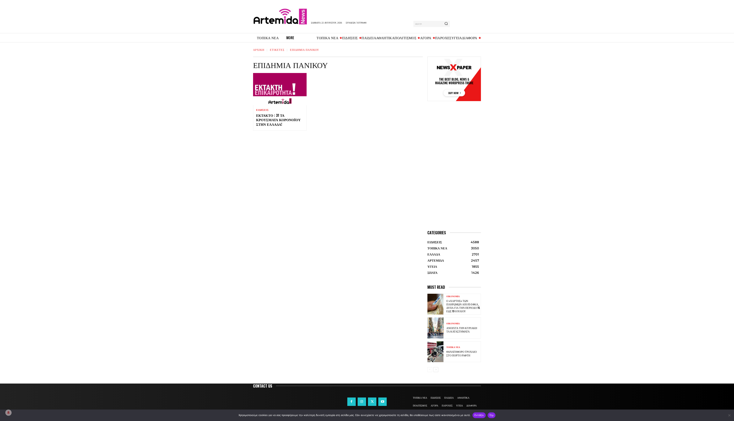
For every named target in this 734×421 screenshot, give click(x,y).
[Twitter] (372, 401)
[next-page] (436, 369)
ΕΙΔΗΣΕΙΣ (262, 110)
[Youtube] (382, 401)
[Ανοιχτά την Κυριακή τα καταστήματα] (435, 327)
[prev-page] (429, 369)
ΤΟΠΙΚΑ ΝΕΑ (453, 347)
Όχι (492, 415)
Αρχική (258, 50)
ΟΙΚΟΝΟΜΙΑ (453, 296)
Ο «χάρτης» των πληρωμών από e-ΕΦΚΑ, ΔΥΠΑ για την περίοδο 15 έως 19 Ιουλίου (463, 306)
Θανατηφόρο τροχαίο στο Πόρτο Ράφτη (461, 353)
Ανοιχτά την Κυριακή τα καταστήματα (461, 329)
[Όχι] (729, 415)
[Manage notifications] (8, 413)
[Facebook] (351, 401)
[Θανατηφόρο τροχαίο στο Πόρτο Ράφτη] (435, 351)
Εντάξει (479, 415)
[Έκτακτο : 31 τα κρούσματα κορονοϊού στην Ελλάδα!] (280, 89)
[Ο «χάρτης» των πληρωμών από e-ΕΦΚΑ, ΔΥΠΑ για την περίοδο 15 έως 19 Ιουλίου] (435, 304)
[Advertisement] (454, 171)
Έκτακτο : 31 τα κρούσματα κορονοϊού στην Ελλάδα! (278, 120)
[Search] (446, 24)
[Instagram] (362, 401)
